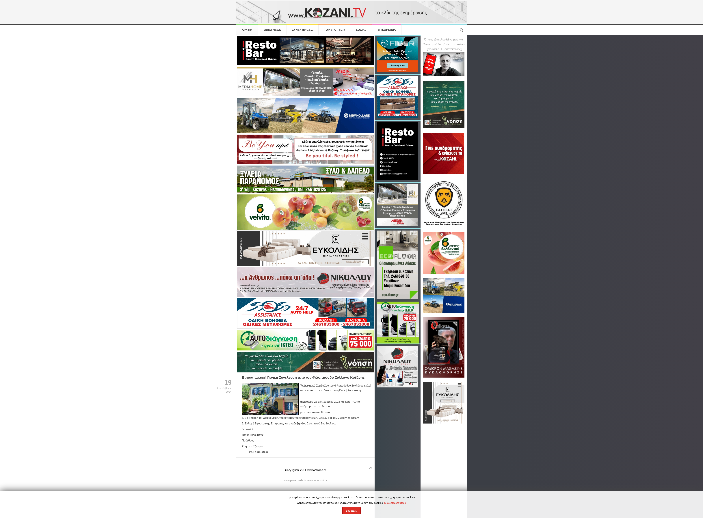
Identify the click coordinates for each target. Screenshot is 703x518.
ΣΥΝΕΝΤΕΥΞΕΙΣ (302, 29)
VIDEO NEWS (272, 29)
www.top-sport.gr (317, 480)
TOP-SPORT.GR (334, 29)
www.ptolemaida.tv (295, 480)
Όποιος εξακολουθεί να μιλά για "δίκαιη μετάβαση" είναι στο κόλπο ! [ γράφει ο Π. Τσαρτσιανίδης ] (443, 44)
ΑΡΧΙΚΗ (247, 29)
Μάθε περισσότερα (395, 502)
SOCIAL (361, 29)
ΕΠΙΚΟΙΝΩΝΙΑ (386, 29)
